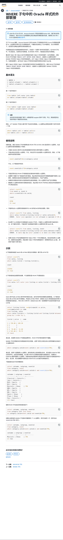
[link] (28, 10)
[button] (9, 29)
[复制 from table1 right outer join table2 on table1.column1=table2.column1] (59, 107)
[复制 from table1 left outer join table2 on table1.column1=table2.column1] (59, 95)
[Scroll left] (17, 5)
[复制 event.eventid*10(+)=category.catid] (59, 159)
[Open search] (59, 5)
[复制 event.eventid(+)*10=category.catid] (59, 168)
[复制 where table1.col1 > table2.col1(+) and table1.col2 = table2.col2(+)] (59, 130)
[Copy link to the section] (5, 75)
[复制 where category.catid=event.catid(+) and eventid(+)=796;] (59, 348)
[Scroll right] (48, 5)
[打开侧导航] (2, 10)
